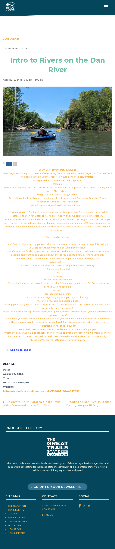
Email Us (47, 515)
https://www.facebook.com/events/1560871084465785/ (41, 391)
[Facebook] (9, 164)
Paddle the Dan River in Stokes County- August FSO (88, 403)
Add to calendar (20, 349)
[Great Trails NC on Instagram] (85, 506)
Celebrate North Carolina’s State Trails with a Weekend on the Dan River (31, 403)
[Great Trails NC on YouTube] (89, 506)
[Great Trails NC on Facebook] (81, 506)
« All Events (11, 39)
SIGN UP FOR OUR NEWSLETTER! (57, 487)
